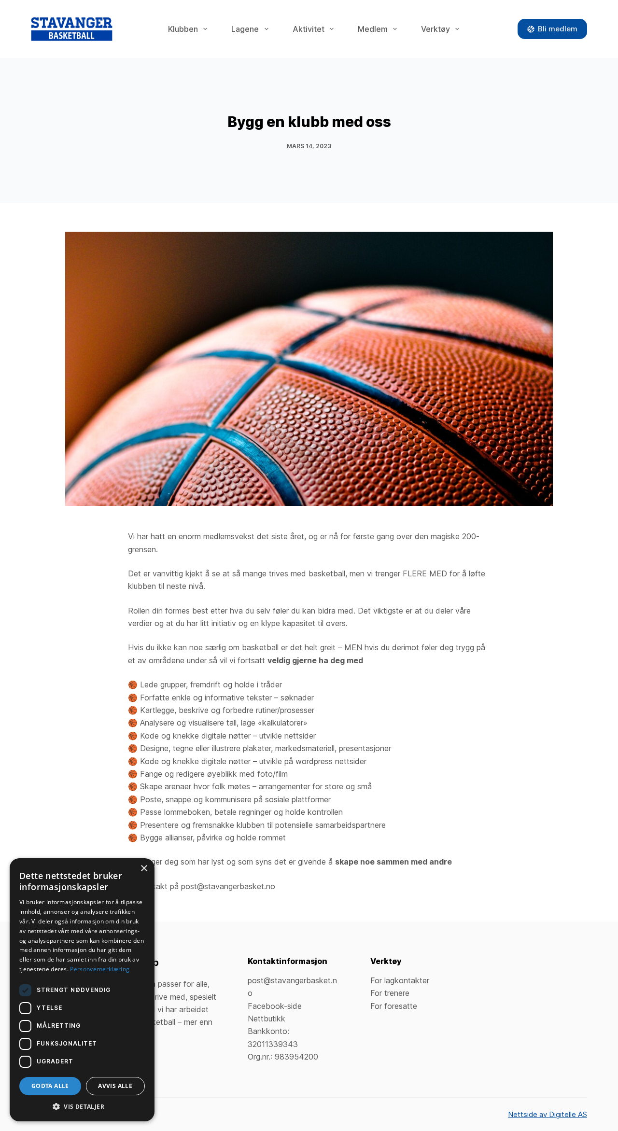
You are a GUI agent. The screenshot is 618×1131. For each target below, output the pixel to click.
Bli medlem (557, 28)
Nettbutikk (266, 1018)
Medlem (373, 29)
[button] (82, 1107)
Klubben (183, 29)
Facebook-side (275, 1006)
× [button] (143, 868)
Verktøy (435, 29)
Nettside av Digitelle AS (547, 1114)
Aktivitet (308, 29)
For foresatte (393, 1006)
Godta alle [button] (50, 1086)
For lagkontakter (399, 980)
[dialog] (82, 989)
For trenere (389, 993)
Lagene (245, 29)
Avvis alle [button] (115, 1086)
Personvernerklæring (99, 969)
